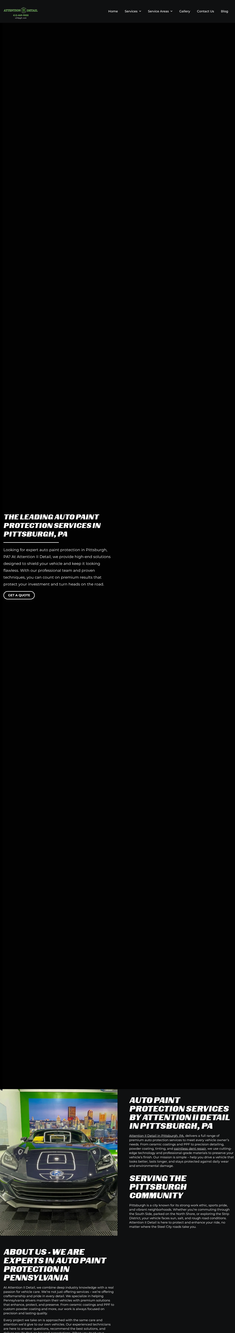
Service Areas (158, 11)
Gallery (184, 11)
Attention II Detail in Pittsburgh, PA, (156, 1136)
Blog (224, 11)
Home (113, 11)
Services (131, 11)
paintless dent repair (190, 1149)
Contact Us (205, 11)
